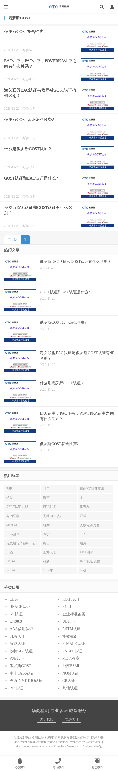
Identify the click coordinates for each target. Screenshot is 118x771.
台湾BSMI (70, 666)
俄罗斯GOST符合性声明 (26, 31)
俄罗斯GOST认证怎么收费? (29, 119)
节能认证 (17, 644)
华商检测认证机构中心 (59, 7)
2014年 (48, 570)
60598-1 (11, 525)
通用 (83, 543)
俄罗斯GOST (20, 666)
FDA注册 (50, 507)
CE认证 (16, 599)
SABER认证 (72, 651)
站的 (46, 561)
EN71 (66, 607)
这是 (9, 498)
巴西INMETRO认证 (26, 681)
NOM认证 (70, 673)
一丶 (83, 534)
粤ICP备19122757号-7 (73, 737)
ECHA (10, 570)
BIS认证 (16, 688)
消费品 (85, 507)
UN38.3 (16, 621)
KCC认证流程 (90, 561)
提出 (46, 543)
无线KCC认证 (53, 516)
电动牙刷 (12, 516)
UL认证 (68, 621)
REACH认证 (20, 607)
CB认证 (68, 681)
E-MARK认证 (73, 644)
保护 (46, 534)
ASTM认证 (71, 629)
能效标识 (70, 636)
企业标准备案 (73, 614)
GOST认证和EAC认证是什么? (31, 178)
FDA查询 (13, 534)
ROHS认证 (71, 599)
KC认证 (16, 614)
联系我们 (71, 719)
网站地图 (97, 737)
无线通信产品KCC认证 (21, 544)
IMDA (10, 561)
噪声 (46, 498)
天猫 (9, 552)
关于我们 (46, 719)
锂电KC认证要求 (92, 489)
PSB (9, 489)
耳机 (83, 570)
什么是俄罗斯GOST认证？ (28, 149)
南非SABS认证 (22, 673)
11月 (46, 489)
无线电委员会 (90, 525)
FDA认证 (17, 636)
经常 (83, 516)
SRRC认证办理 (17, 507)
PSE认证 (17, 658)
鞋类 (46, 525)
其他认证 (70, 688)
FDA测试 (86, 552)
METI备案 (71, 658)
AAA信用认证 (21, 629)
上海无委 (49, 552)
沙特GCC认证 (21, 651)
